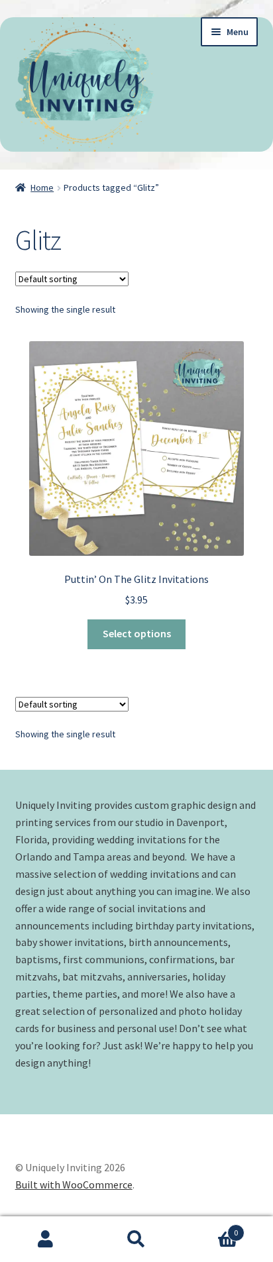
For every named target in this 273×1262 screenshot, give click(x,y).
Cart (210, 1227)
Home (42, 187)
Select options (137, 633)
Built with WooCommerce (74, 1184)
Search (136, 1239)
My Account (45, 1239)
